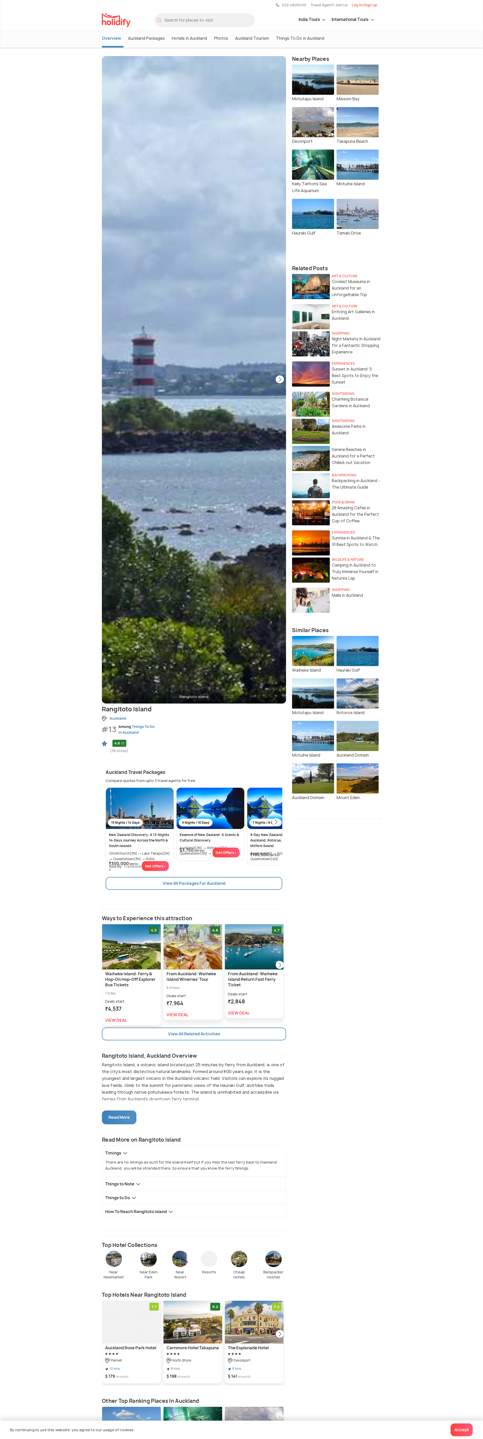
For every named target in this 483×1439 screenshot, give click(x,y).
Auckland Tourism (252, 38)
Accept (461, 1429)
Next (280, 380)
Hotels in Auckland (189, 38)
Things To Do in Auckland (300, 38)
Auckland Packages (146, 38)
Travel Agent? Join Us (329, 5)
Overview (111, 38)
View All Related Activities (194, 1034)
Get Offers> (155, 866)
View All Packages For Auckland (194, 883)
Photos (221, 38)
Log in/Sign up (364, 5)
